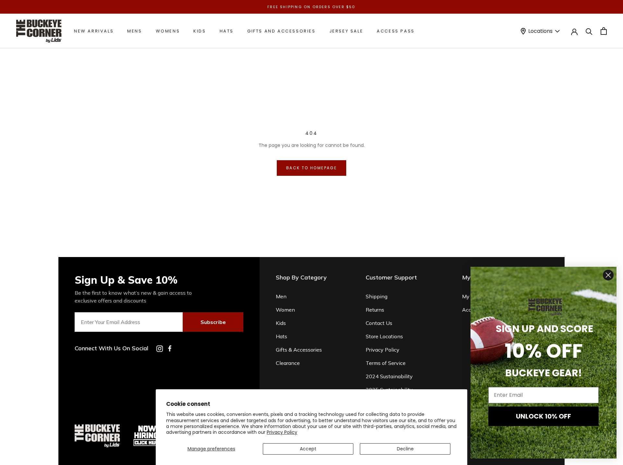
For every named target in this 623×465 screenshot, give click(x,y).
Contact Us (379, 323)
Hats (227, 31)
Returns (375, 309)
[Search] (589, 31)
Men (281, 296)
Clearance (288, 363)
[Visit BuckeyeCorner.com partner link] (147, 426)
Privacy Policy (282, 432)
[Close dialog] (608, 275)
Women (285, 309)
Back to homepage (311, 168)
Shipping (376, 296)
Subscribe (213, 322)
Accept (308, 449)
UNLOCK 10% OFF (543, 416)
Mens (134, 31)
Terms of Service (386, 363)
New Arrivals (94, 31)
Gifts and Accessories (281, 31)
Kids (199, 31)
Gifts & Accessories (299, 349)
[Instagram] (159, 348)
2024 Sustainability (389, 376)
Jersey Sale (346, 31)
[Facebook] (169, 348)
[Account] (574, 31)
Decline (405, 449)
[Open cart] (604, 31)
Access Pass (396, 31)
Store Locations (384, 336)
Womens (168, 31)
